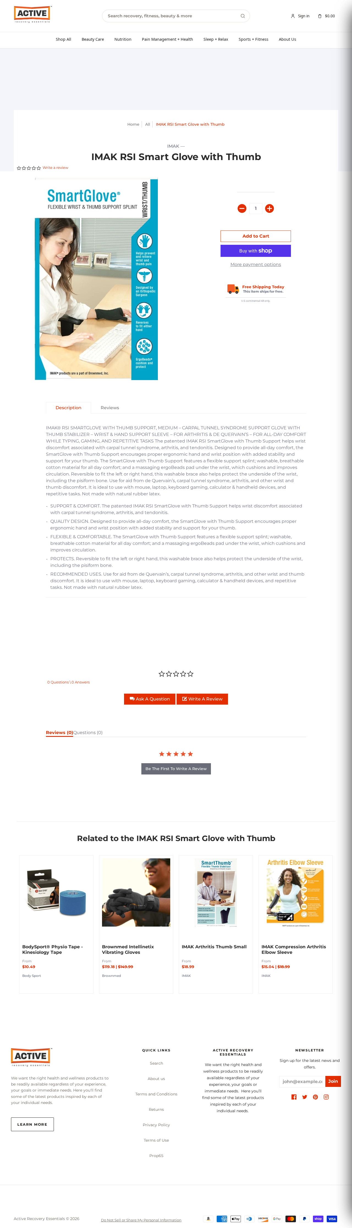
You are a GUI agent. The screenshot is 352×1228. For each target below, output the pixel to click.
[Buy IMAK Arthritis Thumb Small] (216, 892)
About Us (287, 39)
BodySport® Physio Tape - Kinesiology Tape (52, 949)
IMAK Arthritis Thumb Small (214, 946)
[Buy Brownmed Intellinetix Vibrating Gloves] (136, 892)
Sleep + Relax (216, 39)
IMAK (173, 146)
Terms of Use (156, 1140)
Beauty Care (93, 39)
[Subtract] (242, 208)
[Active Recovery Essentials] (31, 1059)
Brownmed (111, 976)
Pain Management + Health (167, 39)
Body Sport (31, 976)
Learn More (32, 1124)
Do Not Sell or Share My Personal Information (141, 1220)
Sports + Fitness (253, 39)
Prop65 (156, 1155)
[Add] (269, 208)
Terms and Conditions (156, 1094)
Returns (156, 1109)
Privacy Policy (156, 1124)
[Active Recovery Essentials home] (33, 16)
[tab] (68, 408)
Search (156, 1063)
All (147, 124)
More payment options (255, 264)
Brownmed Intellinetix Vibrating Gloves (128, 949)
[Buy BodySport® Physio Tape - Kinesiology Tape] (56, 892)
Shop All (63, 39)
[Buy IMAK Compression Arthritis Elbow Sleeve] (296, 892)
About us (156, 1078)
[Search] (243, 16)
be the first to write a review (176, 768)
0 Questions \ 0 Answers (68, 682)
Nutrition (122, 39)
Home (133, 124)
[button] (149, 699)
